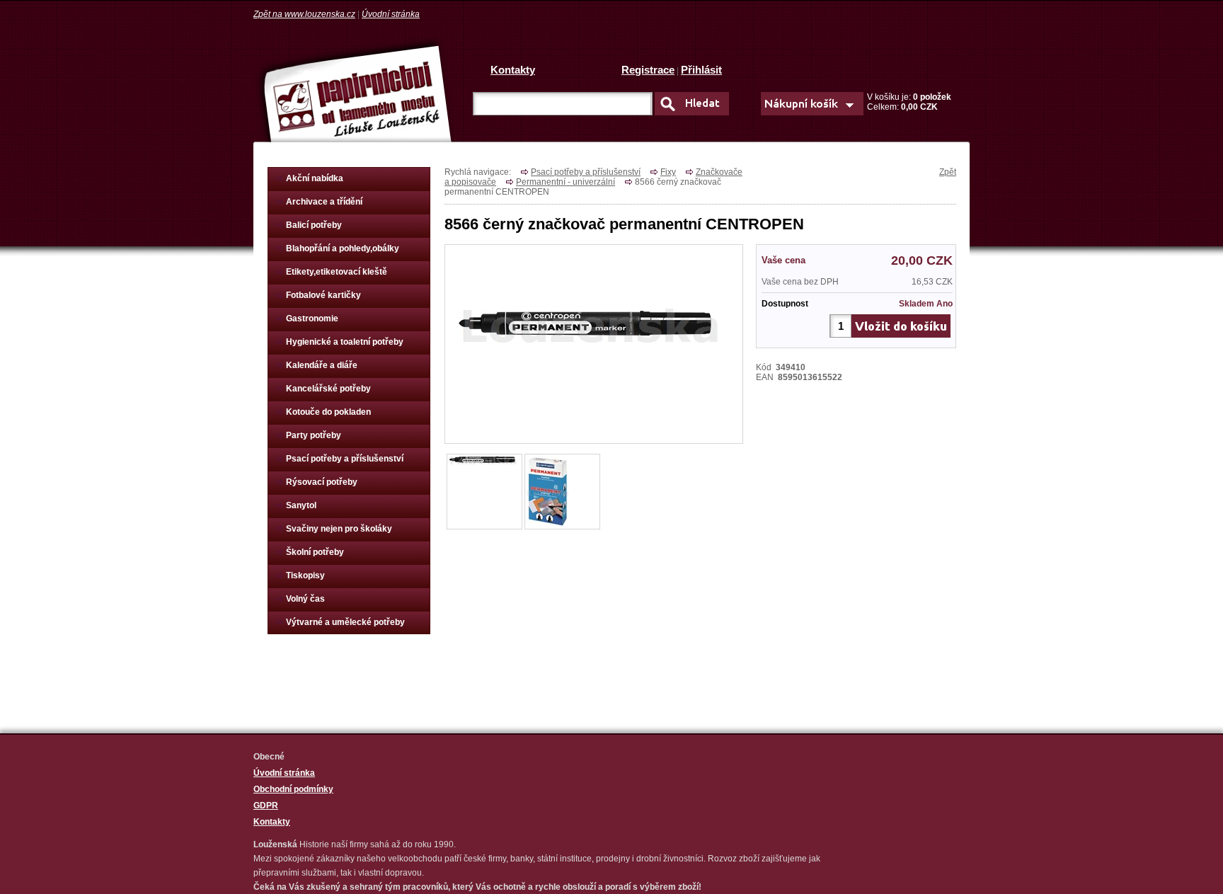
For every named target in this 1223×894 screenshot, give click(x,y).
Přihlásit (701, 70)
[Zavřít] (593, 340)
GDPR (265, 805)
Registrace (647, 70)
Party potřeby (313, 435)
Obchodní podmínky (293, 789)
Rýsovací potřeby (321, 482)
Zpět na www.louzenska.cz (304, 14)
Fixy (668, 172)
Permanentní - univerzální (565, 182)
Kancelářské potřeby (328, 389)
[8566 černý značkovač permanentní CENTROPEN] (484, 459)
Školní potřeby (315, 552)
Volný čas (305, 599)
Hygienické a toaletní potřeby (344, 342)
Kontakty (512, 70)
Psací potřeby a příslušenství (344, 459)
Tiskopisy (305, 575)
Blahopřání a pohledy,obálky (342, 248)
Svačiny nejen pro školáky (339, 529)
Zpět (947, 172)
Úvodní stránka (391, 14)
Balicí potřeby (314, 225)
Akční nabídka (314, 178)
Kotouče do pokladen (328, 412)
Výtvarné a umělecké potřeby (345, 622)
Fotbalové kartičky (323, 295)
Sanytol (301, 505)
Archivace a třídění (324, 202)
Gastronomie (312, 318)
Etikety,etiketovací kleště (336, 272)
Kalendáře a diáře (321, 365)
